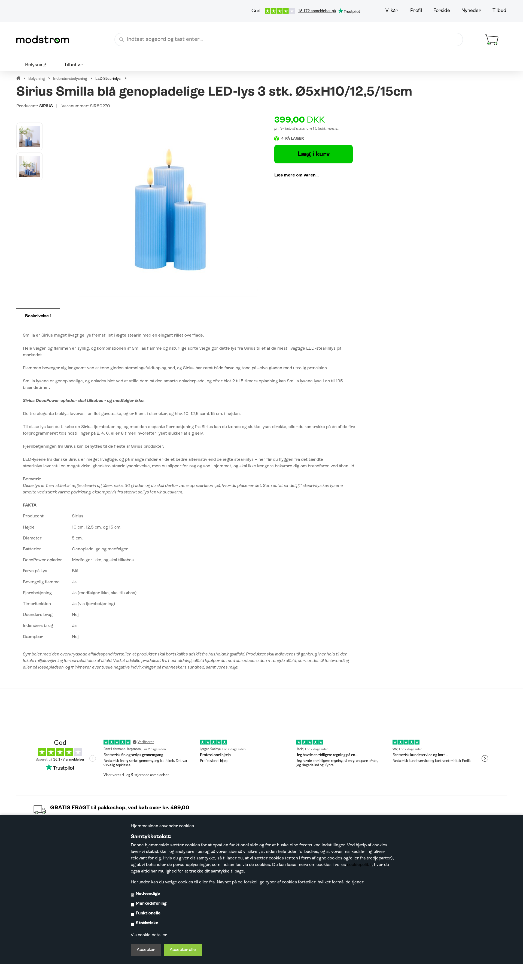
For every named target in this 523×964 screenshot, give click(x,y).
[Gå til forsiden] (45, 39)
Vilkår (391, 10)
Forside (441, 10)
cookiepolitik (359, 865)
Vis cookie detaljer (149, 935)
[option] (29, 136)
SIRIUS (46, 106)
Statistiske (147, 923)
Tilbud (499, 10)
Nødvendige (148, 894)
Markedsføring (151, 903)
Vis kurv (485, 28)
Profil (416, 10)
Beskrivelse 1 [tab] (38, 316)
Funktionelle (148, 913)
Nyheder (471, 10)
